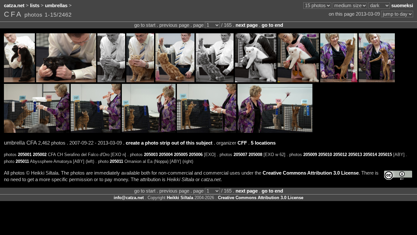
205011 (22, 161)
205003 (151, 154)
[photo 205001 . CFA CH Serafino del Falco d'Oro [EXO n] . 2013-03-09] (19, 80)
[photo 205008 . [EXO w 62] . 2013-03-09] (298, 80)
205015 (385, 154)
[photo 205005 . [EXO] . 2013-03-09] (174, 80)
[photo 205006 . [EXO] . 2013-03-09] (215, 80)
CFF (242, 143)
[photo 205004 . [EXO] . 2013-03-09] (140, 80)
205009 (310, 154)
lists (34, 5)
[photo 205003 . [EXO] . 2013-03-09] (111, 80)
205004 (166, 154)
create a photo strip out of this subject (169, 143)
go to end (272, 25)
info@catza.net (129, 197)
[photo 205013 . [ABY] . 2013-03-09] (149, 131)
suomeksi (402, 5)
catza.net (14, 5)
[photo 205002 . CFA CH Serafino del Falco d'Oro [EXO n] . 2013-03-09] (66, 80)
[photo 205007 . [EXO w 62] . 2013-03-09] (255, 80)
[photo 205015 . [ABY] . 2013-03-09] (274, 131)
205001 (25, 154)
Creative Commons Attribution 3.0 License (311, 173)
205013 (355, 154)
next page (247, 25)
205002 (40, 154)
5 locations (263, 143)
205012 (340, 154)
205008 (255, 154)
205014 (370, 154)
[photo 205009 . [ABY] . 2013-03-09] (338, 80)
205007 (240, 154)
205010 (325, 154)
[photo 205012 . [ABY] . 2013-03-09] (96, 131)
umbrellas (56, 5)
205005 (181, 154)
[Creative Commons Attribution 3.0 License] (398, 175)
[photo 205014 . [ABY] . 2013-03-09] (206, 131)
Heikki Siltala (180, 197)
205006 (196, 154)
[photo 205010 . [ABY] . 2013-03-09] (377, 80)
